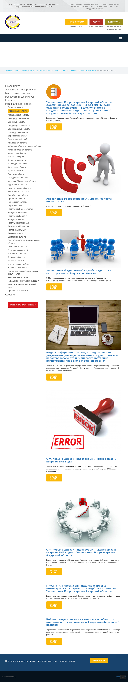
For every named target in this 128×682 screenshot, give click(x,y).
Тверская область (16, 257)
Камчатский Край (16, 156)
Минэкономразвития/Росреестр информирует (19, 94)
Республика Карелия (17, 215)
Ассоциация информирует (20, 89)
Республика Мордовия (18, 226)
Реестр (96, 22)
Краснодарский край (17, 163)
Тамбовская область (17, 253)
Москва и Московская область (22, 181)
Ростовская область (17, 229)
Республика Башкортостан (20, 208)
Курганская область (17, 167)
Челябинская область (18, 277)
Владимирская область (19, 125)
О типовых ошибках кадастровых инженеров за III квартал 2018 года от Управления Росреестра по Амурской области (81, 552)
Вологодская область (18, 132)
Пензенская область (17, 201)
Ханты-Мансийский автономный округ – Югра (23, 272)
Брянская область (16, 121)
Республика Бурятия (17, 212)
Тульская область (16, 260)
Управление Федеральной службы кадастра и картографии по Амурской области (78, 272)
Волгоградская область (19, 128)
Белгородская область (18, 118)
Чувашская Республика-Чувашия (23, 280)
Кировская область (17, 160)
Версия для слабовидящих (23, 305)
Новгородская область (18, 191)
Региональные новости (18, 103)
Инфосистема (76, 22)
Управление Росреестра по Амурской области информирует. (79, 200)
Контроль (114, 22)
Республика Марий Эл (18, 222)
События (10, 294)
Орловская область (17, 198)
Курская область (15, 170)
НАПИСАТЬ (99, 660)
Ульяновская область (18, 267)
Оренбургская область (18, 195)
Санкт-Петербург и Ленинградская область (24, 242)
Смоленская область (18, 246)
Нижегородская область (19, 188)
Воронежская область (18, 135)
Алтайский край (15, 106)
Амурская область (18, 110)
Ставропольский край (18, 250)
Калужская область (17, 153)
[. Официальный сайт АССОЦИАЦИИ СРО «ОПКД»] (12, 21)
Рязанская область (17, 233)
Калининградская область (20, 149)
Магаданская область (18, 177)
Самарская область (17, 236)
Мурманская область (18, 184)
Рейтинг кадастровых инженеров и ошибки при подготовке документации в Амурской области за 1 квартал (82, 622)
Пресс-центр (12, 86)
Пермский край (15, 205)
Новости (10, 100)
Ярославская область (18, 290)
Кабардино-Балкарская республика (24, 146)
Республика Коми (16, 219)
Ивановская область (17, 142)
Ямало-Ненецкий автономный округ (22, 286)
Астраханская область (18, 114)
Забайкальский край (17, 139)
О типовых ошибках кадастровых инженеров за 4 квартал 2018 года (81, 460)
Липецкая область (16, 174)
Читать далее (53, 127)
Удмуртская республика (19, 264)
